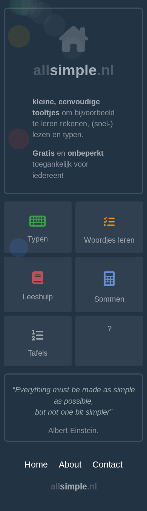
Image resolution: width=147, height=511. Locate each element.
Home (36, 464)
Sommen (109, 299)
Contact (107, 464)
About (70, 464)
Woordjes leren (109, 240)
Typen (38, 239)
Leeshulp (38, 297)
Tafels (37, 353)
